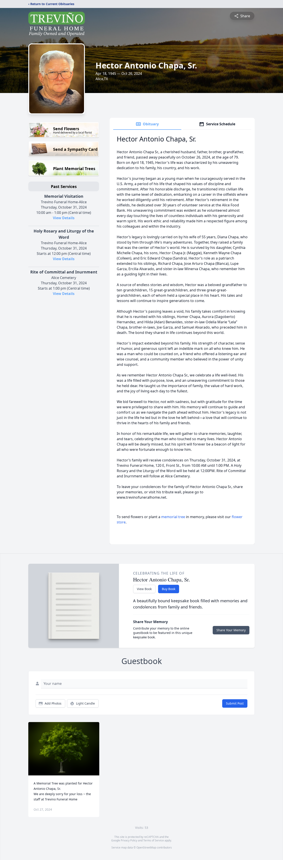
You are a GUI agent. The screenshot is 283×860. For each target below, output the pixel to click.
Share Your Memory (231, 630)
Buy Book (168, 589)
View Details (64, 217)
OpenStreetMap (146, 847)
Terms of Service (153, 840)
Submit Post (235, 703)
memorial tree (173, 516)
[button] (63, 748)
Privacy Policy (129, 840)
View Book (144, 589)
